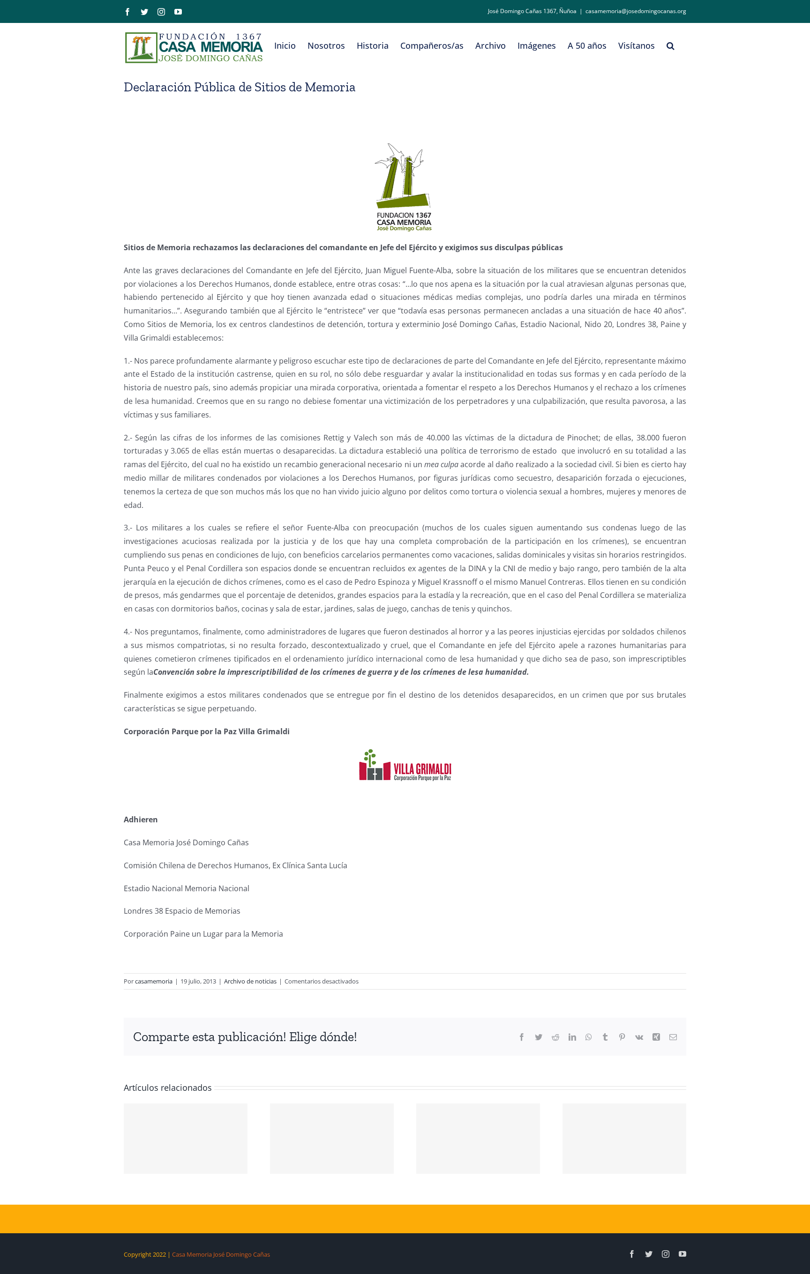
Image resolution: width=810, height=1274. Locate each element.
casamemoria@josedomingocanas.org (635, 11)
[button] (671, 45)
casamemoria (153, 981)
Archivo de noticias (250, 981)
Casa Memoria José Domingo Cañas (221, 1254)
